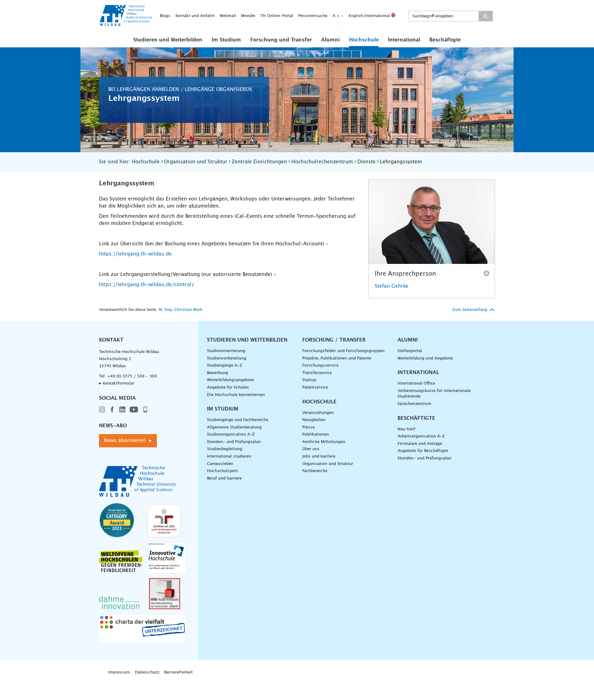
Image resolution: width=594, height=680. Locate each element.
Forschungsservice (320, 366)
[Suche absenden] (485, 16)
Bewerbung (217, 373)
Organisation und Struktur (327, 464)
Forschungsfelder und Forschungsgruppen (343, 351)
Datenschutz (147, 672)
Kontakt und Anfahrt (195, 16)
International (404, 39)
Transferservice (317, 373)
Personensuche (312, 16)
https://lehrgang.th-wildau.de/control (145, 284)
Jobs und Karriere (318, 456)
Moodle (248, 16)
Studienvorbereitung (226, 358)
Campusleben (220, 464)
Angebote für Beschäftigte (423, 451)
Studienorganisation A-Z (231, 435)
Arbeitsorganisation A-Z (421, 436)
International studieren (229, 456)
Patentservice (315, 387)
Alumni (330, 39)
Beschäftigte (445, 39)
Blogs (165, 16)
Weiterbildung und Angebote (425, 358)
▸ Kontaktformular (116, 383)
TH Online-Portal (276, 16)
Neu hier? (406, 429)
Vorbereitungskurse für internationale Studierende (434, 394)
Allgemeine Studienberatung (234, 427)
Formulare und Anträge (420, 444)
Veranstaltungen (318, 413)
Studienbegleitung (224, 449)
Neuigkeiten (313, 420)
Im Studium (226, 39)
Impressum (119, 672)
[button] (168, 39)
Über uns (311, 449)
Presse (308, 427)
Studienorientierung (226, 351)
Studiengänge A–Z (224, 366)
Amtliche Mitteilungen (323, 442)
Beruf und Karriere (224, 478)
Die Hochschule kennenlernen (236, 395)
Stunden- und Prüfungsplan (234, 442)
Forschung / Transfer (334, 340)
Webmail (228, 16)
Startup (309, 380)
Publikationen (315, 435)
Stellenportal (410, 351)
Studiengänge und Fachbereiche (237, 420)
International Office (416, 383)
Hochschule (364, 39)
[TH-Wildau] (126, 24)
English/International (370, 16)
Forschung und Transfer (281, 39)
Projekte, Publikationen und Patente (336, 358)
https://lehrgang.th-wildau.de (135, 254)
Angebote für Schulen (228, 387)
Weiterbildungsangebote (230, 380)
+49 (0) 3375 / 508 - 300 (132, 376)
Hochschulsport (222, 471)
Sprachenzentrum (414, 404)
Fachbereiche (314, 471)
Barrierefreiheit (178, 672)
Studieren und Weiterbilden (167, 39)
